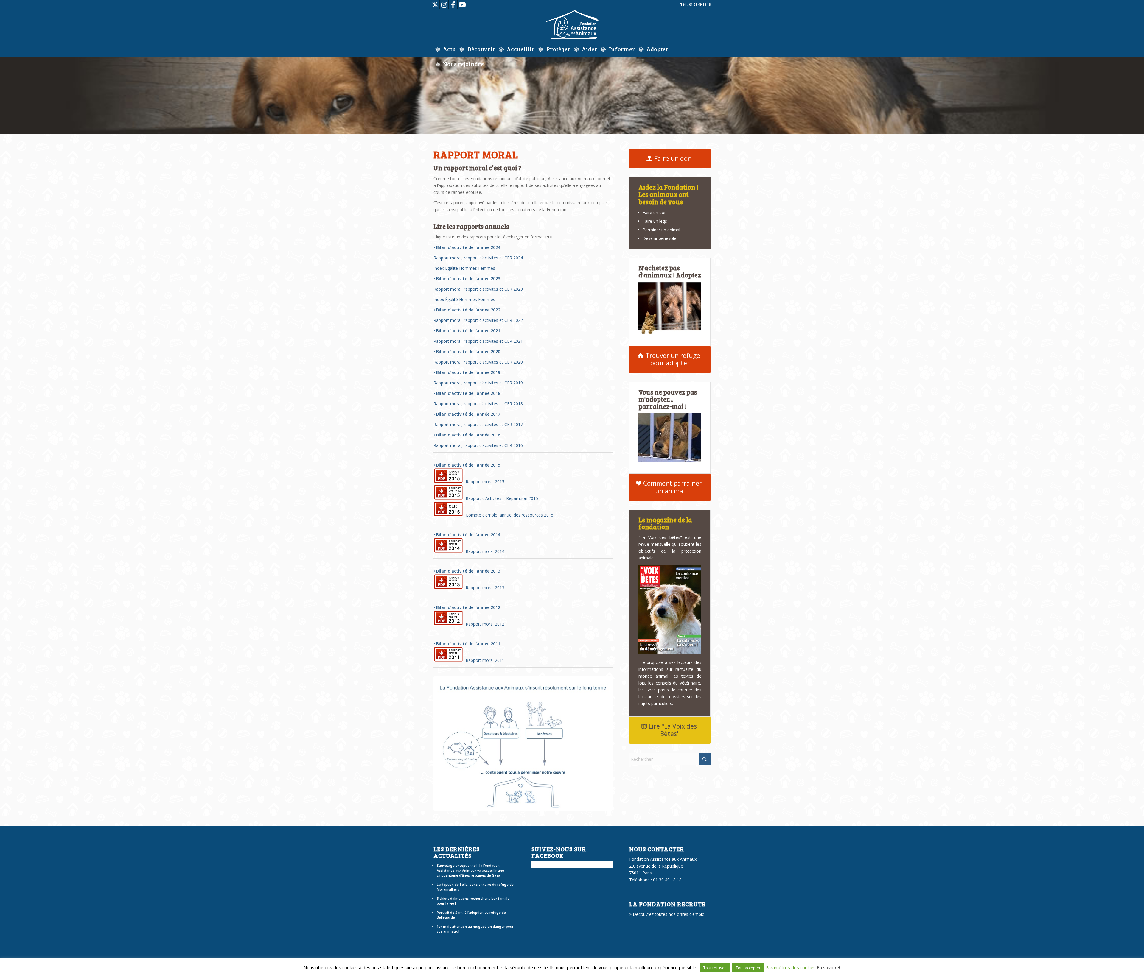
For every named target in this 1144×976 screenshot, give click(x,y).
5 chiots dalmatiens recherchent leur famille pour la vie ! (473, 901)
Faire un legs (655, 221)
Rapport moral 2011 (483, 660)
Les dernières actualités (456, 852)
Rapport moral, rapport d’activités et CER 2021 (478, 341)
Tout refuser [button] (714, 967)
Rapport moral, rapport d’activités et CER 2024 (478, 258)
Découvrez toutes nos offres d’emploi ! (670, 914)
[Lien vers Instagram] (444, 4)
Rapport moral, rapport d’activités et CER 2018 (478, 403)
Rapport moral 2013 (483, 587)
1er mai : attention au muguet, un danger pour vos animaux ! (475, 929)
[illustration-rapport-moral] (523, 743)
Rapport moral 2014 (483, 551)
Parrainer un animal (661, 230)
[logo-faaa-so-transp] (572, 25)
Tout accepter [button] (748, 967)
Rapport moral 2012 (483, 624)
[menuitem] (445, 49)
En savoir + (828, 967)
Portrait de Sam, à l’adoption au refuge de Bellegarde (471, 915)
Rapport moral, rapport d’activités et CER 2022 (478, 320)
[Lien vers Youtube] (462, 4)
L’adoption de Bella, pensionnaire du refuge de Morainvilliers (475, 887)
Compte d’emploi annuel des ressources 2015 (508, 515)
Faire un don (655, 212)
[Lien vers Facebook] (453, 4)
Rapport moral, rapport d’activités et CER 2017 (478, 424)
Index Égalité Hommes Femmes (464, 268)
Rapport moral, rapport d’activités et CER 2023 (478, 289)
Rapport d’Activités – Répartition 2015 (500, 498)
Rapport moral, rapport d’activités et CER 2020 (478, 362)
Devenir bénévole (659, 238)
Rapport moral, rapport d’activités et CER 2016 (478, 445)
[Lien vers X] (435, 4)
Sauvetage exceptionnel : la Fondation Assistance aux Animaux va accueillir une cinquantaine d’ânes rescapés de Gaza (470, 870)
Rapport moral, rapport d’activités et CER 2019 (478, 383)
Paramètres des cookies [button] (790, 967)
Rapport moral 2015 (483, 481)
